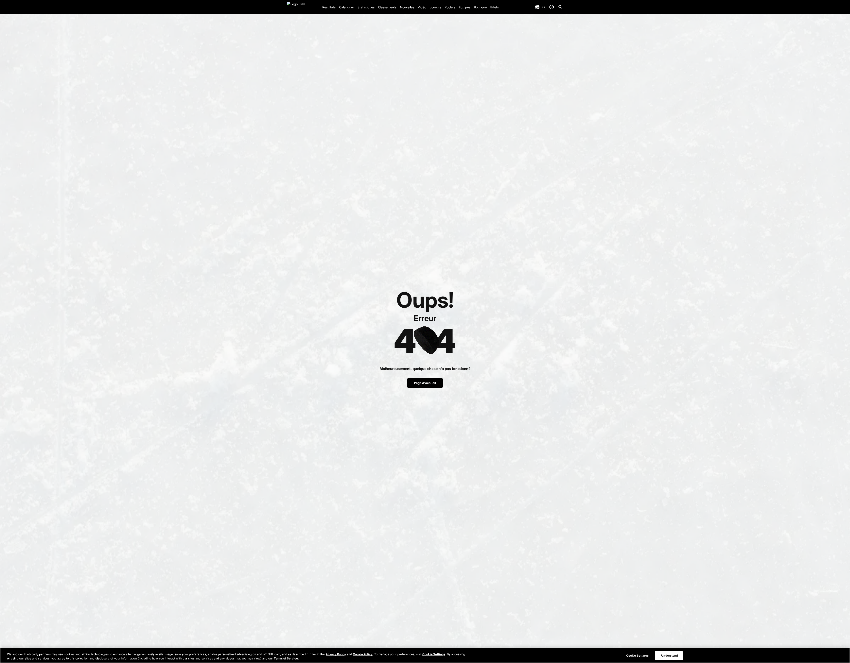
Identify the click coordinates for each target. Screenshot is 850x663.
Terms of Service (286, 658)
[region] (425, 655)
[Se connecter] (551, 7)
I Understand (669, 655)
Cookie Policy (363, 654)
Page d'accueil (425, 383)
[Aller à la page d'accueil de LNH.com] (303, 7)
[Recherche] (560, 7)
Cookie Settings (433, 654)
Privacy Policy (336, 654)
